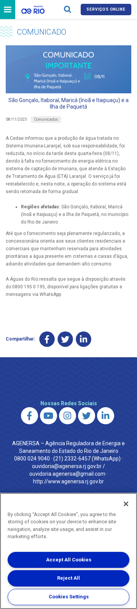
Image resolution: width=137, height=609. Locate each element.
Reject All (68, 578)
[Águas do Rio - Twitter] (86, 415)
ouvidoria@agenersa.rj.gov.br (67, 466)
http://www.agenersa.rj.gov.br (68, 481)
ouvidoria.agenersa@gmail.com (67, 474)
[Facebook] (47, 339)
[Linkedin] (83, 339)
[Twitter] (65, 339)
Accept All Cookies (68, 560)
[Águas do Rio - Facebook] (29, 415)
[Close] (126, 504)
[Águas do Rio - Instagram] (67, 415)
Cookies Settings (69, 596)
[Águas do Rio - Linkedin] (105, 415)
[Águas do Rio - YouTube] (48, 415)
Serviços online (105, 9)
